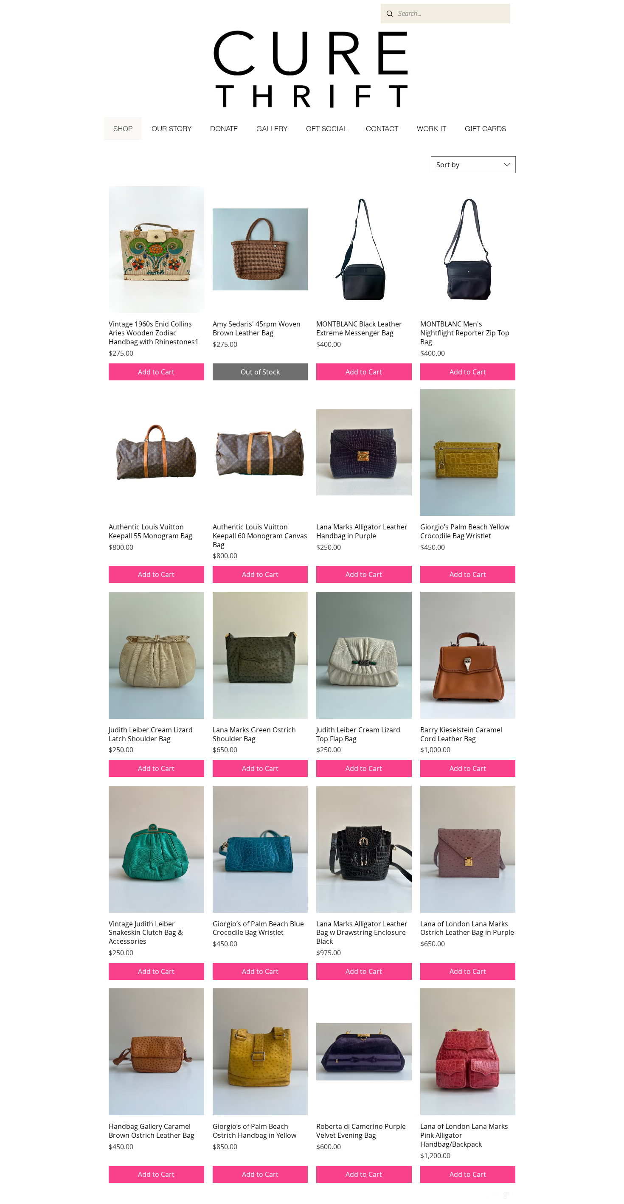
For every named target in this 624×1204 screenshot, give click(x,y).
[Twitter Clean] (497, 1195)
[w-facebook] (488, 1195)
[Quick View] (156, 249)
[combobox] (473, 164)
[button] (326, 128)
